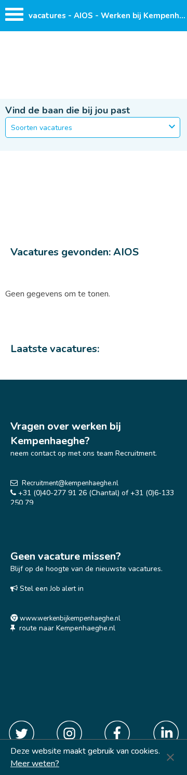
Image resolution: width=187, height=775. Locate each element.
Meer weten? (34, 763)
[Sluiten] (170, 757)
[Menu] (14, 17)
